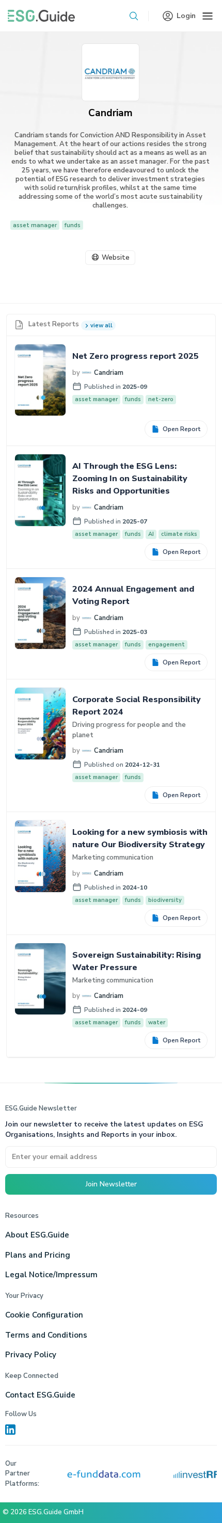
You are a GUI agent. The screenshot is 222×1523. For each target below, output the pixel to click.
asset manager (35, 225)
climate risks (179, 534)
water (156, 1022)
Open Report (182, 429)
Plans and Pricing (37, 1255)
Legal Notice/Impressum (51, 1275)
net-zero (160, 399)
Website (116, 257)
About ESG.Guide (37, 1235)
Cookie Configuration (44, 1315)
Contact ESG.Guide (40, 1395)
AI (151, 534)
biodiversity (165, 900)
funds (73, 225)
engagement (166, 644)
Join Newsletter (111, 1184)
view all (101, 325)
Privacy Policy (30, 1355)
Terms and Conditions (46, 1335)
